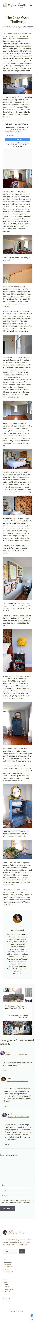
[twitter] (6, 1298)
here (20, 387)
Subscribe (7, 1291)
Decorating (7, 1262)
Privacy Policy (8, 1289)
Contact (6, 1287)
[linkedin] (9, 1298)
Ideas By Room (8, 1271)
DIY (5, 1259)
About (6, 1284)
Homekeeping (8, 1267)
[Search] (22, 1251)
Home (5, 1279)
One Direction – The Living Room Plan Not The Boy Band (15, 1007)
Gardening (7, 1264)
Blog (5, 1282)
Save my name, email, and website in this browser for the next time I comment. (17, 1201)
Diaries (6, 1269)
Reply (5, 1070)
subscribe (13, 1242)
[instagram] (3, 1298)
